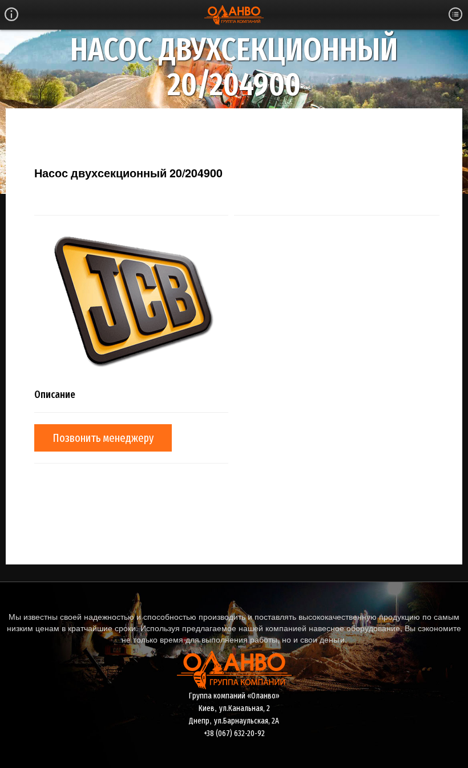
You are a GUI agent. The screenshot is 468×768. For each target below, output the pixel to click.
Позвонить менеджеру (103, 438)
